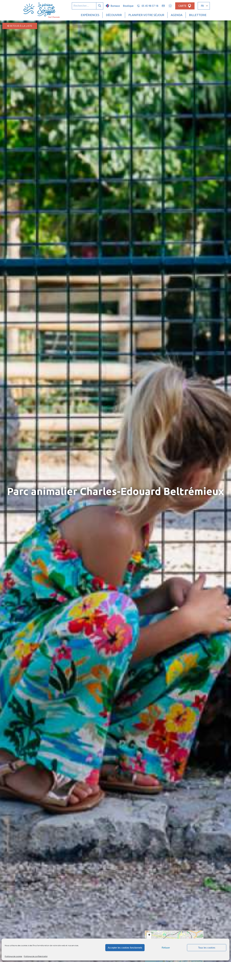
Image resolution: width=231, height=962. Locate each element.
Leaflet (184, 960)
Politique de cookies (13, 956)
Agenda (176, 15)
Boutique (128, 5)
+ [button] (149, 935)
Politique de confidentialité (35, 956)
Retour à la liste (20, 26)
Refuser (166, 947)
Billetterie (197, 15)
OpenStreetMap (197, 960)
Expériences (90, 15)
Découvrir (114, 15)
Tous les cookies (206, 947)
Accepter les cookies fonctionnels (125, 947)
